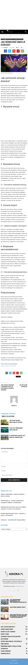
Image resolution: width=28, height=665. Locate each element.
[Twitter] (18, 590)
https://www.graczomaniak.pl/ (8, 366)
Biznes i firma (5, 634)
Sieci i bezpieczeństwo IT (8, 627)
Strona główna (4, 35)
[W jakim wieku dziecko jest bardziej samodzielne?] (5, 437)
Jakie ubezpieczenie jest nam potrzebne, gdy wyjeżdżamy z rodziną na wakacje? (18, 616)
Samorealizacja (5, 653)
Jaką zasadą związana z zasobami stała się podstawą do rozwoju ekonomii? (7, 387)
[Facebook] (9, 590)
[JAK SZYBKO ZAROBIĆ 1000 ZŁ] (5, 609)
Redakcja (6, 47)
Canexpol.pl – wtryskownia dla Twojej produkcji (13, 520)
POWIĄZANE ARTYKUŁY (8, 414)
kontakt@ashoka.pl (19, 586)
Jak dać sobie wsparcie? (23, 385)
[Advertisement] (14, 15)
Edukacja (3, 39)
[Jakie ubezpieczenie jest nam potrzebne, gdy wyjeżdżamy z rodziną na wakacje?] (5, 617)
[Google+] (14, 590)
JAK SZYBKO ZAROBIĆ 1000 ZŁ (18, 607)
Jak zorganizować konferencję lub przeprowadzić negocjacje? (18, 601)
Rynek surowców (6, 651)
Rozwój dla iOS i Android (8, 631)
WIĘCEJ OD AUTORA (8, 416)
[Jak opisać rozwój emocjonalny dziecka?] (5, 422)
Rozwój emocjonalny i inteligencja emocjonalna (14, 39)
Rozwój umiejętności (7, 629)
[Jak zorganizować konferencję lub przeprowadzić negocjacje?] (5, 602)
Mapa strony (14, 660)
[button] (26, 32)
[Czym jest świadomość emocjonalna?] (5, 430)
